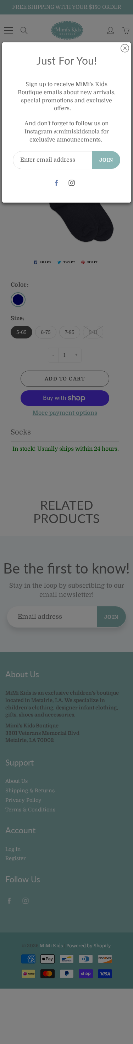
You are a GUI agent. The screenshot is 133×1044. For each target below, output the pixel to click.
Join (106, 160)
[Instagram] (72, 183)
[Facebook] (56, 183)
